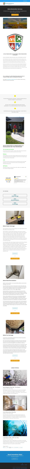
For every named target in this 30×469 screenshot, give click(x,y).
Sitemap (14, 468)
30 (16, 447)
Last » (21, 447)
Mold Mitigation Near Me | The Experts (11, 387)
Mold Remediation (15, 200)
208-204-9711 (14, 458)
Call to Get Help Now (15, 258)
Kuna (7, 79)
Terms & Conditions (24, 468)
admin (5, 388)
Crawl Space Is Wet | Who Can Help (11, 437)
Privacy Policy (18, 468)
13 (11, 447)
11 (8, 447)
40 (17, 447)
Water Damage (15, 196)
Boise (15, 194)
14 (12, 447)
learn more (15, 253)
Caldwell (12, 79)
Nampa (15, 79)
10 (7, 447)
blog (12, 388)
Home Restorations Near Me (9, 412)
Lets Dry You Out (15, 14)
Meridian (9, 79)
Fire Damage (15, 204)
